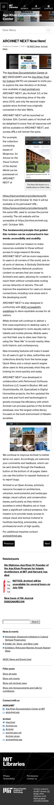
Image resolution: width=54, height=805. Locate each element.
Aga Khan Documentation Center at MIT (25, 709)
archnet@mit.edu (12, 535)
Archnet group (13, 736)
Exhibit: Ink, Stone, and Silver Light (21, 643)
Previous (9, 543)
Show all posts (10, 674)
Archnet (10, 729)
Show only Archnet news (15, 683)
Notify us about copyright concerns (41, 799)
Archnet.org (11, 725)
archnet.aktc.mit (13, 732)
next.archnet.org (30, 89)
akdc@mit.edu (13, 712)
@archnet (10, 722)
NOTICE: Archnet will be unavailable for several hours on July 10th (31, 584)
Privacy (6, 776)
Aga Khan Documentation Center (22, 17)
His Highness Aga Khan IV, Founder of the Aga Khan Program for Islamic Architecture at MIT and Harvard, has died (26, 570)
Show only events (11, 678)
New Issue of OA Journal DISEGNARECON (18, 600)
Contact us (32, 778)
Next (47, 543)
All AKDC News (33, 46)
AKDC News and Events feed (17, 659)
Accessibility (9, 778)
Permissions (32, 776)
